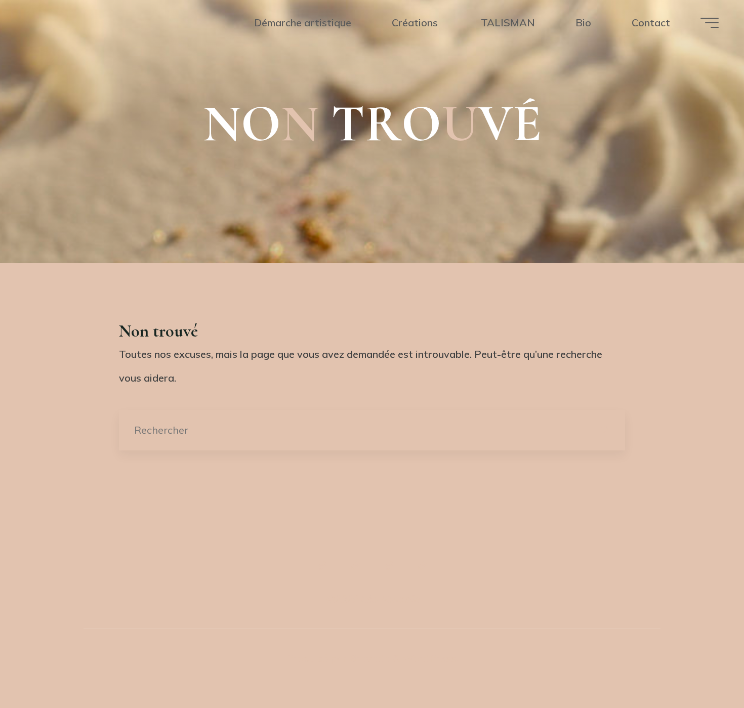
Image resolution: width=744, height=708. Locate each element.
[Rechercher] (605, 430)
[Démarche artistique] (322, 566)
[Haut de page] (372, 529)
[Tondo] (389, 566)
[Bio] (422, 566)
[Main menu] (709, 23)
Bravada (368, 658)
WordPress (429, 658)
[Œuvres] (355, 566)
